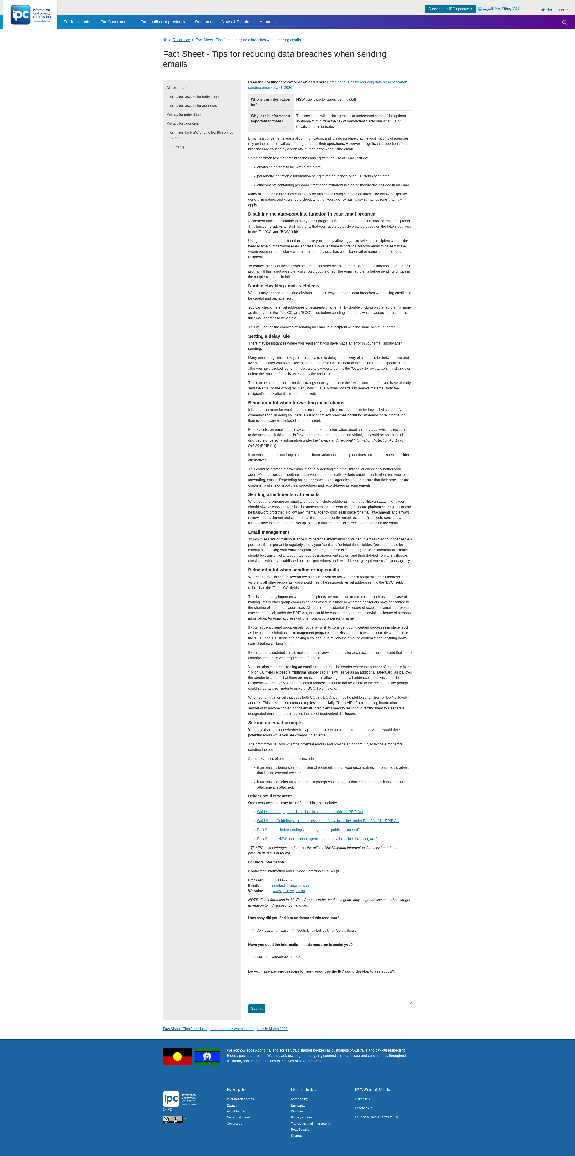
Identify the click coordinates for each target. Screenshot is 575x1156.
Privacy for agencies (182, 123)
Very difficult (346, 930)
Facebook (362, 1108)
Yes (260, 957)
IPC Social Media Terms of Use (377, 1117)
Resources (205, 22)
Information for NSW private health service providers (199, 135)
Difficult (322, 930)
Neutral (302, 930)
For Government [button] (115, 22)
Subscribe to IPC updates (448, 9)
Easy (284, 930)
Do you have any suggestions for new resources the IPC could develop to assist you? (321, 971)
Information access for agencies (191, 105)
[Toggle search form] (564, 22)
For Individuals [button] (77, 22)
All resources (176, 87)
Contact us (234, 1123)
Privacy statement (303, 1117)
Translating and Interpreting (310, 1123)
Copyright (298, 1105)
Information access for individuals (192, 96)
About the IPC (237, 1111)
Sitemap (297, 1135)
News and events (239, 1117)
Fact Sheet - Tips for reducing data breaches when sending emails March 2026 (225, 1029)
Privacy (232, 1105)
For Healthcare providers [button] (162, 22)
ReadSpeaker (300, 1129)
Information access (240, 1099)
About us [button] (268, 22)
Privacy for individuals (183, 114)
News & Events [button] (235, 22)
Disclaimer (298, 1111)
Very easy (264, 930)
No (298, 957)
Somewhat (279, 957)
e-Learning (175, 147)
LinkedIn (361, 1099)
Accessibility (299, 1099)
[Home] (30, 14)
